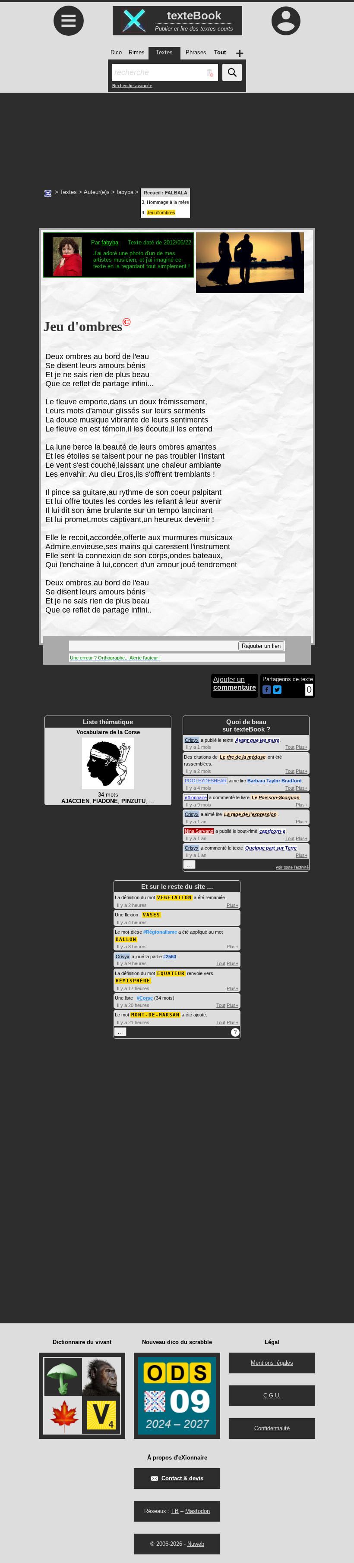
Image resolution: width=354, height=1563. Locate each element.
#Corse (145, 997)
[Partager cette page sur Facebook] (266, 690)
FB (175, 1511)
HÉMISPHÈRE (133, 981)
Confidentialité (272, 1428)
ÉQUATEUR (171, 973)
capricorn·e (272, 831)
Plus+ (301, 747)
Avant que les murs (257, 740)
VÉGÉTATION (174, 897)
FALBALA (176, 192)
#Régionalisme (160, 932)
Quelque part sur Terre (271, 847)
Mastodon (197, 1511)
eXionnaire (196, 797)
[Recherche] (232, 72)
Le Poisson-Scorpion (276, 797)
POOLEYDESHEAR (206, 780)
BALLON (126, 939)
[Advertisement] (177, 136)
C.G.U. (272, 1395)
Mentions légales (272, 1363)
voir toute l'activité (292, 867)
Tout (289, 747)
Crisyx (192, 740)
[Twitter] (277, 692)
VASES (151, 915)
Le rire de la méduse (243, 757)
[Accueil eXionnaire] (47, 192)
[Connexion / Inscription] (285, 20)
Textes (68, 192)
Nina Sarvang (199, 831)
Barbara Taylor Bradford (274, 780)
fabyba (125, 192)
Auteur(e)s (97, 192)
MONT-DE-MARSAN (155, 1015)
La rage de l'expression (250, 814)
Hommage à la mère (168, 202)
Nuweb (195, 1544)
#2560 (169, 956)
